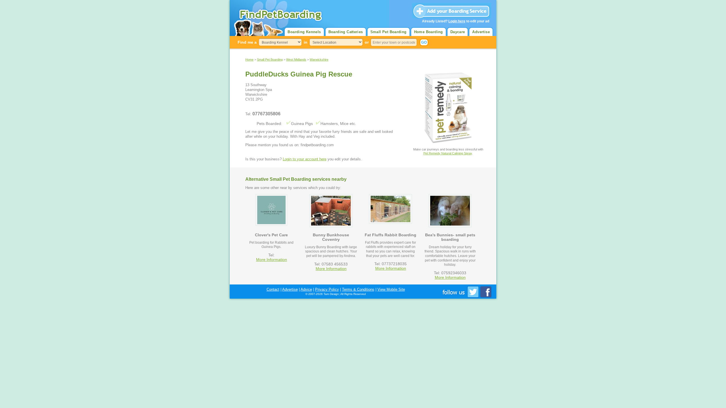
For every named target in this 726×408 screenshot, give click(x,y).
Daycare (457, 32)
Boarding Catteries (345, 32)
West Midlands (296, 59)
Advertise (481, 32)
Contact (273, 289)
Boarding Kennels (304, 32)
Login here (456, 21)
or (367, 42)
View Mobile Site (391, 289)
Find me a (247, 42)
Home (249, 59)
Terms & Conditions (358, 289)
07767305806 (266, 113)
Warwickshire (319, 59)
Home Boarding (428, 32)
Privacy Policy (327, 289)
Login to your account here (304, 159)
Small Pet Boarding (388, 32)
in (305, 42)
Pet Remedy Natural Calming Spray (447, 153)
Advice (306, 289)
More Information (271, 259)
